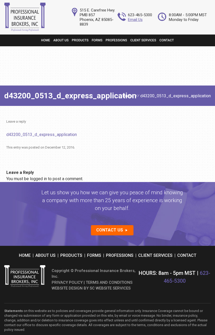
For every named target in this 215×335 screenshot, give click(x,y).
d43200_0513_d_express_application (41, 134)
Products (80, 40)
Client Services (143, 40)
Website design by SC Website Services (91, 288)
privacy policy (67, 282)
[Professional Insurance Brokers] (24, 29)
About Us (61, 40)
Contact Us (109, 230)
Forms (97, 40)
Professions (116, 40)
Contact (166, 40)
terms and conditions (109, 282)
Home (45, 40)
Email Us (135, 19)
